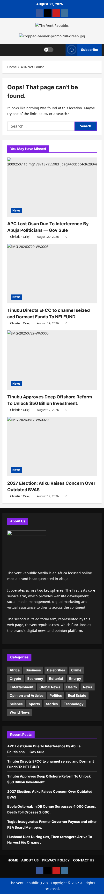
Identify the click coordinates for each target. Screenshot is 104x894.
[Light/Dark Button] (48, 49)
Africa (15, 670)
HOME (12, 860)
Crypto (15, 678)
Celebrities (56, 670)
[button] (59, 49)
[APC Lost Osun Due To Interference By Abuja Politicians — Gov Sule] (52, 187)
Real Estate (77, 695)
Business (33, 670)
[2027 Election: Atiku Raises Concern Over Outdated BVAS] (52, 447)
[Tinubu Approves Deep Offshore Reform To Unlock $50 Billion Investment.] (52, 360)
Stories (52, 704)
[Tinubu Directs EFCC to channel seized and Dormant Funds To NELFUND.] (52, 273)
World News (20, 712)
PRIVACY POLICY (56, 860)
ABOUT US (30, 860)
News (16, 210)
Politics (56, 695)
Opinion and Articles (27, 695)
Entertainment (21, 687)
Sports (34, 704)
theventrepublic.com (42, 624)
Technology (73, 704)
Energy (75, 678)
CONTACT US (83, 860)
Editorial (56, 678)
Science (16, 704)
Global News (49, 687)
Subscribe (89, 50)
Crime (76, 670)
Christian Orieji (20, 237)
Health (71, 687)
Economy (35, 678)
